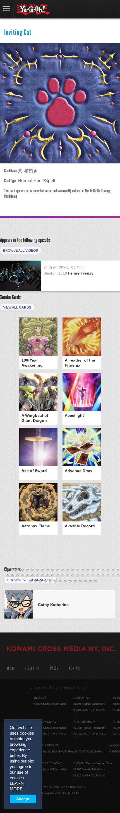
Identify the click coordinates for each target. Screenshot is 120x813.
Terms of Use (42, 688)
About (10, 668)
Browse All (20, 250)
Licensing (32, 668)
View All (17, 307)
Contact (75, 668)
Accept (23, 799)
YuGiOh (33, 9)
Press (54, 668)
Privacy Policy (74, 688)
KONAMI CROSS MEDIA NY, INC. (61, 649)
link (6, 9)
